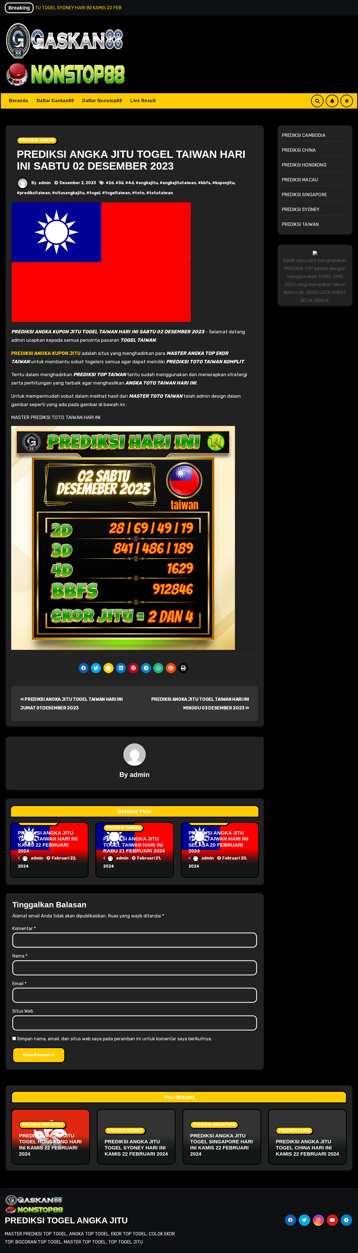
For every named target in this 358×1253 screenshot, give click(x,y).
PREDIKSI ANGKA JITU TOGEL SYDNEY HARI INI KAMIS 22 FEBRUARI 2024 (136, 1147)
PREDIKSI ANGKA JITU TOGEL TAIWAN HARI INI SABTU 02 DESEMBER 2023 (131, 160)
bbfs (205, 183)
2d (111, 183)
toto (139, 193)
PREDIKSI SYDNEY (301, 209)
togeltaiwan (117, 193)
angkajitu (148, 183)
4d (131, 183)
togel (94, 193)
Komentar (24, 928)
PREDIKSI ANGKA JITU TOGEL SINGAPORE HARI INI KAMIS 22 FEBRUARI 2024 (221, 1145)
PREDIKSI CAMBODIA (304, 135)
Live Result (143, 100)
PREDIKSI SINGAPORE (304, 194)
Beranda (18, 100)
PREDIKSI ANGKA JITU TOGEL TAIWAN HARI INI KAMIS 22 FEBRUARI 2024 (48, 842)
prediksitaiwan (35, 193)
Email (19, 983)
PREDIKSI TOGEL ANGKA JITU (66, 1220)
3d (120, 183)
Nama (19, 956)
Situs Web (22, 1011)
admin (44, 183)
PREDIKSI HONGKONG (304, 165)
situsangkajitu (69, 193)
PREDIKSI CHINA (299, 150)
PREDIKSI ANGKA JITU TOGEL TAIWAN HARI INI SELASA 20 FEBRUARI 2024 (218, 842)
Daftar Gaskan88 (55, 100)
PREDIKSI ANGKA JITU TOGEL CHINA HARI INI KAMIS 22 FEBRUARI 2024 (307, 1147)
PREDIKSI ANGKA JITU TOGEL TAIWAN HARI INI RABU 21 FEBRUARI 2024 (134, 845)
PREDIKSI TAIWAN (37, 140)
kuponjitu (224, 183)
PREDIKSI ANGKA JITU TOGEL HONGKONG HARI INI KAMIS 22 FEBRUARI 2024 (50, 1145)
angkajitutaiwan (179, 183)
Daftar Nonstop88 (102, 100)
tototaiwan (161, 193)
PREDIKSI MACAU (300, 179)
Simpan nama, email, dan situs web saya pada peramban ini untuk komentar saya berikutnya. (114, 1038)
